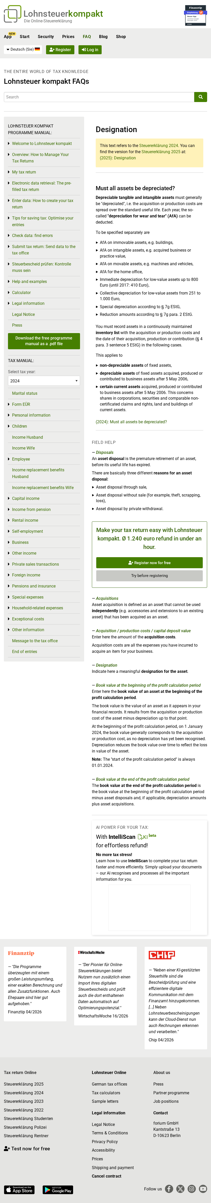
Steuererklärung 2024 (158, 145)
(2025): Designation (118, 157)
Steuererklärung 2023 (23, 1101)
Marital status (24, 393)
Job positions (166, 1101)
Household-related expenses (37, 607)
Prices (68, 36)
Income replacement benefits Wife (43, 487)
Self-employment (27, 531)
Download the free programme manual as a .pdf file (43, 341)
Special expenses (27, 597)
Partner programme (171, 1092)
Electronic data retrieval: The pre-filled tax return (41, 186)
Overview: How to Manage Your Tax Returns (40, 158)
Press (17, 325)
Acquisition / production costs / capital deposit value (143, 630)
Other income (24, 553)
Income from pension (31, 509)
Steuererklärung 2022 (23, 1110)
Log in (92, 49)
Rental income (25, 520)
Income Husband (27, 437)
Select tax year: (22, 371)
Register (63, 49)
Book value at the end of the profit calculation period (142, 779)
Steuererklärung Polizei (25, 1127)
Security (46, 36)
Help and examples (29, 281)
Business (20, 542)
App (8, 36)
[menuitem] (23, 49)
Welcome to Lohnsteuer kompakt (42, 143)
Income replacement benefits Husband (38, 473)
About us (161, 1072)
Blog (103, 36)
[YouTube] (203, 1189)
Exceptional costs (28, 619)
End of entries (24, 651)
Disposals (104, 452)
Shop (121, 36)
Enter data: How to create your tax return (42, 204)
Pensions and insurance (34, 586)
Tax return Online (20, 1072)
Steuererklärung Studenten (28, 1118)
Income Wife (23, 448)
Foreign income (26, 575)
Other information (28, 629)
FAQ (87, 36)
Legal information (28, 303)
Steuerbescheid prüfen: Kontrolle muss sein (41, 267)
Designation (106, 665)
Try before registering (149, 575)
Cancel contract (106, 1176)
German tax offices (109, 1084)
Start (24, 36)
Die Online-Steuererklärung (48, 21)
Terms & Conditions (110, 1133)
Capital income (25, 498)
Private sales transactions (35, 564)
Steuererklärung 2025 (161, 151)
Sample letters (105, 1101)
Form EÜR (21, 404)
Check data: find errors (32, 235)
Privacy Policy (105, 1141)
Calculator (21, 292)
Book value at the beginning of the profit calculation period (148, 685)
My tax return (24, 172)
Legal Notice (23, 314)
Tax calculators (106, 1092)
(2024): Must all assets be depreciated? (131, 421)
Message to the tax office (35, 640)
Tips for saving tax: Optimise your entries (42, 221)
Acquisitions (107, 598)
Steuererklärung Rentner (26, 1135)
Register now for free (152, 563)
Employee (21, 459)
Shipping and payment (113, 1167)
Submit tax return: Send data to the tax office (43, 250)
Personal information (31, 415)
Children (19, 426)
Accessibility (103, 1150)
